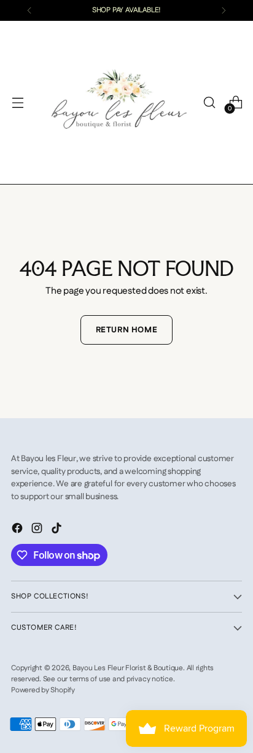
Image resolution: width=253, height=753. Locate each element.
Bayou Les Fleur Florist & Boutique (127, 668)
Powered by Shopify (43, 690)
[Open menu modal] (17, 102)
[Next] (223, 10)
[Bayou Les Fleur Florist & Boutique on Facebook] (18, 530)
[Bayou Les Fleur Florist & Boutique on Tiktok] (57, 530)
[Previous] (29, 10)
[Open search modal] (209, 102)
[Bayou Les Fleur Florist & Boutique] (119, 102)
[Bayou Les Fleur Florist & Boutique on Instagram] (38, 530)
